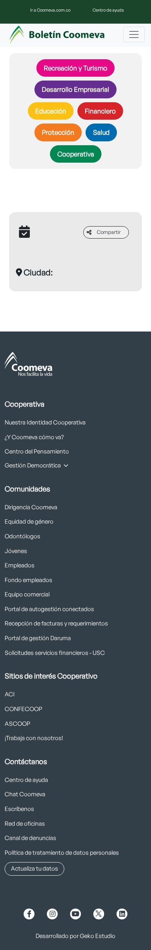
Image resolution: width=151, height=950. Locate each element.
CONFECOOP (23, 709)
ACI (10, 694)
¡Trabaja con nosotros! (34, 738)
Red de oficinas (25, 823)
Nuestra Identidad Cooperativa (45, 422)
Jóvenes (16, 551)
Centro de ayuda (108, 10)
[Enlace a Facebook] (29, 914)
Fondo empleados (28, 580)
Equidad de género (29, 521)
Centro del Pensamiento (37, 451)
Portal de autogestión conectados (49, 609)
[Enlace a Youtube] (75, 914)
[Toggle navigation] (134, 34)
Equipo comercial (27, 594)
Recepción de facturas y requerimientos (56, 623)
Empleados (19, 565)
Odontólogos (22, 536)
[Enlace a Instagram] (52, 914)
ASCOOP (17, 723)
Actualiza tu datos (34, 868)
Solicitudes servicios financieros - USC (55, 652)
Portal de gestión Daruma (38, 638)
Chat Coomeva (25, 794)
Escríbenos (19, 809)
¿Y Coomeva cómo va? (34, 437)
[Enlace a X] (98, 914)
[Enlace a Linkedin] (122, 914)
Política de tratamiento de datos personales (62, 852)
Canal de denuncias (30, 838)
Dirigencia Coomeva (31, 507)
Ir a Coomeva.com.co (50, 10)
